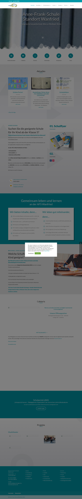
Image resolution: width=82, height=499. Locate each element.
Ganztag (59, 5)
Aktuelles (72, 5)
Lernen (54, 5)
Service (65, 5)
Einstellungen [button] (31, 253)
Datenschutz (46, 250)
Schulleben (38, 5)
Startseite (32, 5)
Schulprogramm (46, 5)
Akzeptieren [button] (37, 253)
